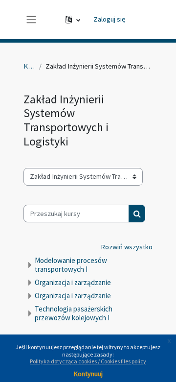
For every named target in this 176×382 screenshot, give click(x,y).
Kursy (29, 66)
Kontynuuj (88, 373)
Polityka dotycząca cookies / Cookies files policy (88, 361)
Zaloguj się (109, 19)
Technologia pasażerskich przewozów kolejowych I (73, 313)
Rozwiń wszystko (127, 246)
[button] (72, 19)
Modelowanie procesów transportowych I (71, 265)
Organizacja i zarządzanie (73, 282)
